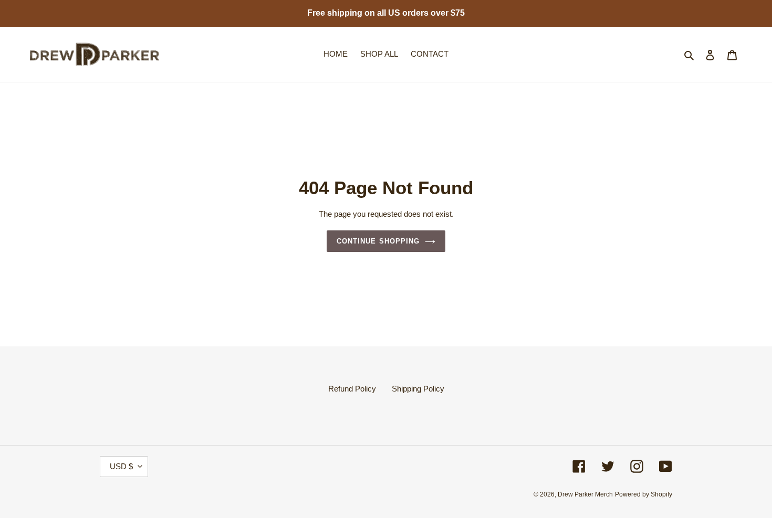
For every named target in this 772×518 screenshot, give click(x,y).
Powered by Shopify (643, 494)
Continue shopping (378, 241)
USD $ (121, 466)
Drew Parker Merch (585, 494)
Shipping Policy (418, 388)
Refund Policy (352, 388)
